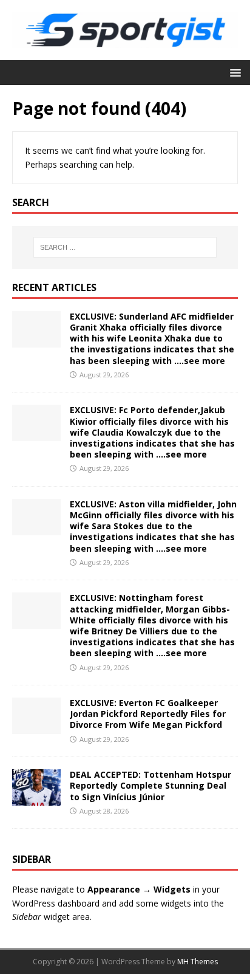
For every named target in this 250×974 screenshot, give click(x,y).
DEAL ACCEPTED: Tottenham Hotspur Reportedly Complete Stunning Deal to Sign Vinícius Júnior (150, 785)
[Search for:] (125, 247)
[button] (233, 72)
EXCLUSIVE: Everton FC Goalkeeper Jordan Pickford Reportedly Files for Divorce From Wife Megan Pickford (148, 713)
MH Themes (197, 961)
